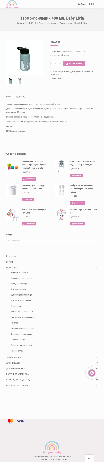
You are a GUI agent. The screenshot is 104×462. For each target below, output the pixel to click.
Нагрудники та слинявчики (22, 317)
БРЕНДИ (69, 72)
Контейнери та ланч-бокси (22, 312)
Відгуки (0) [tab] (20, 97)
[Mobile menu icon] (99, 4)
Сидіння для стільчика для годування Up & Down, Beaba (83, 163)
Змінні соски (16, 306)
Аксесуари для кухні (19, 272)
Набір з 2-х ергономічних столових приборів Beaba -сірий (81, 188)
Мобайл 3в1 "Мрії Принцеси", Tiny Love (34, 211)
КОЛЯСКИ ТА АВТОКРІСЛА (17, 374)
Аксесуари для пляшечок (21, 278)
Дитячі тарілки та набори (21, 295)
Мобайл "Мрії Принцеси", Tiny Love (83, 211)
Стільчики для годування (21, 334)
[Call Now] (91, 373)
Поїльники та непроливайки (22, 328)
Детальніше (27, 200)
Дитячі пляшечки (18, 289)
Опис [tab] (8, 97)
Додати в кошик (74, 63)
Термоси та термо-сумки (21, 345)
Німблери (15, 323)
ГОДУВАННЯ (78, 72)
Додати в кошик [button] (29, 179)
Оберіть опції (77, 175)
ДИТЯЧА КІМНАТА (14, 357)
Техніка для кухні (18, 351)
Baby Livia (62, 72)
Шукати (95, 240)
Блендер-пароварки (19, 284)
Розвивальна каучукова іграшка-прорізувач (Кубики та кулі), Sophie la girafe (34, 164)
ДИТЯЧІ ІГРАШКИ (13, 363)
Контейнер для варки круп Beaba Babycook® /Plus (33, 187)
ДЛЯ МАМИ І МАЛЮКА (15, 369)
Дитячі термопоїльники (21, 300)
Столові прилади (18, 340)
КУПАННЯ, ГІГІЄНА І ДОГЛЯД (18, 380)
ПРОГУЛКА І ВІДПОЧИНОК (17, 385)
